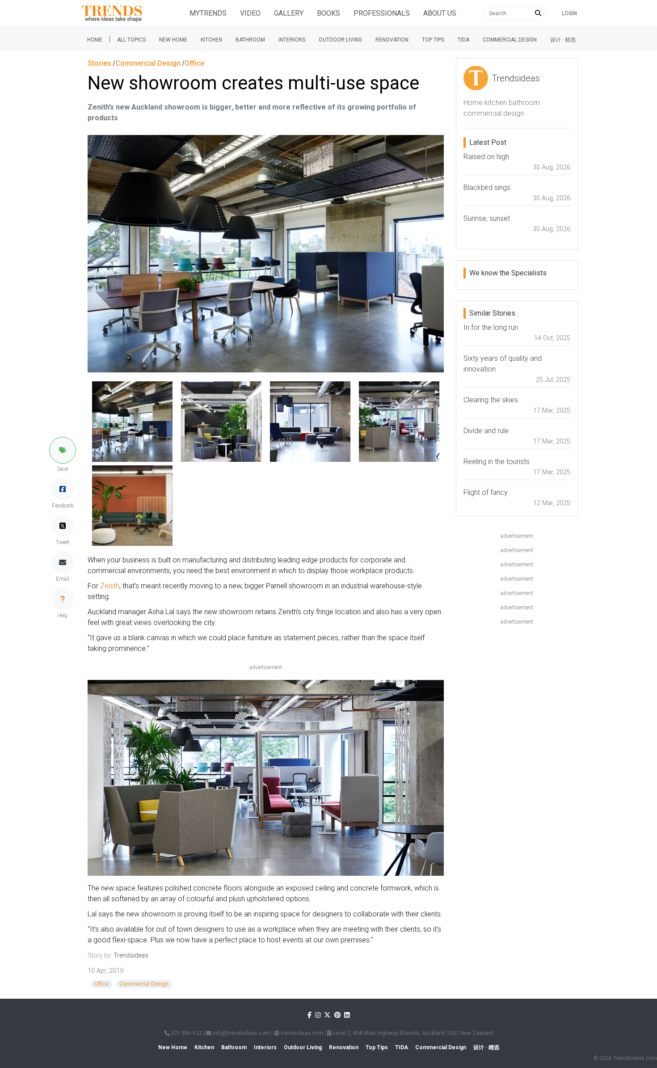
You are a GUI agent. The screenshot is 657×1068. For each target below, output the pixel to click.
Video (250, 13)
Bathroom (250, 40)
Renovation (392, 40)
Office (101, 984)
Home (94, 40)
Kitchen (211, 40)
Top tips (433, 40)
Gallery (288, 13)
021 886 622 (186, 1033)
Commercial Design (510, 40)
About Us (439, 13)
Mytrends (208, 13)
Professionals (382, 13)
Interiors (291, 40)
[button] (62, 450)
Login (569, 13)
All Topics (131, 40)
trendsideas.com (301, 1033)
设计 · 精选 (563, 40)
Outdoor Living (340, 40)
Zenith (109, 586)
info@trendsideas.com (240, 1033)
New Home (173, 40)
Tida (463, 40)
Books (328, 13)
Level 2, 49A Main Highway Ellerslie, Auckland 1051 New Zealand (412, 1033)
